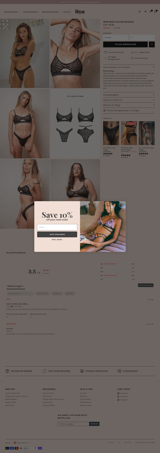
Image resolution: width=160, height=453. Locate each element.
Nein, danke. (57, 239)
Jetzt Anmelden (57, 234)
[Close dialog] (122, 205)
